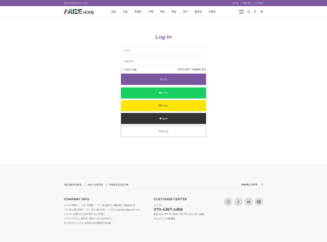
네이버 (164, 93)
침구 (185, 11)
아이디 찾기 (184, 69)
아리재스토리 (241, 11)
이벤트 (212, 11)
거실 (125, 11)
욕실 (174, 11)
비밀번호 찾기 (199, 69)
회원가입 (247, 3)
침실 (113, 11)
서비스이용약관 (95, 184)
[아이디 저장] (122, 69)
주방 (162, 11)
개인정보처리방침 (73, 184)
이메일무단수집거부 (119, 184)
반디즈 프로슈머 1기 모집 (76, 3)
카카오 (164, 105)
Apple (165, 118)
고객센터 (259, 3)
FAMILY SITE (249, 184)
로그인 (235, 3)
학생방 (138, 11)
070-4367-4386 (168, 209)
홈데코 (198, 11)
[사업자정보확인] (103, 218)
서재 (150, 11)
